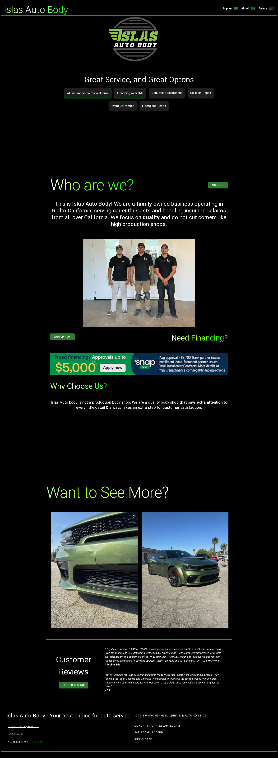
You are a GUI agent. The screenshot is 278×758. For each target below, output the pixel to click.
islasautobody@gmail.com (23, 726)
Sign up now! (62, 336)
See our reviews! (74, 685)
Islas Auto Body (36, 9)
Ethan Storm (35, 742)
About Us (218, 185)
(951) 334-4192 (15, 734)
